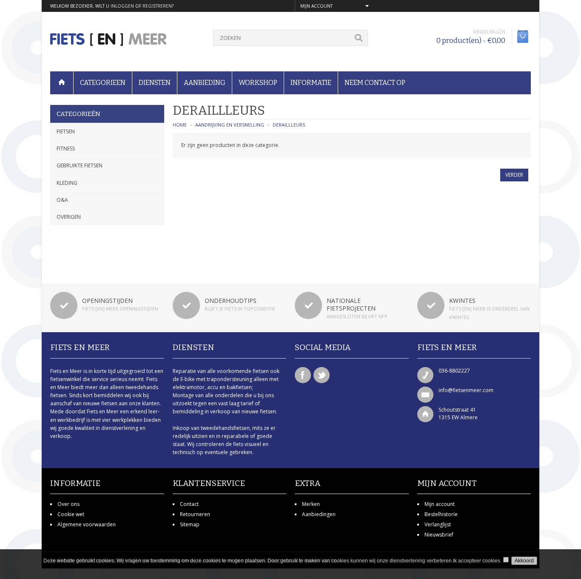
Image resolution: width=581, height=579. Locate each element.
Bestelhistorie (441, 514)
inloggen (122, 6)
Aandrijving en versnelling (229, 124)
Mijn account (439, 504)
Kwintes (462, 301)
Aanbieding (204, 83)
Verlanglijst (437, 524)
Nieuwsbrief (438, 534)
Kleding (67, 182)
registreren (157, 6)
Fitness (66, 148)
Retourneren (195, 514)
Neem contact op (375, 83)
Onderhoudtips (230, 301)
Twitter (321, 375)
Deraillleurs (289, 124)
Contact (189, 504)
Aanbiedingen (319, 514)
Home (180, 124)
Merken (311, 504)
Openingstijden (107, 301)
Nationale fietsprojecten (351, 304)
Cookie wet (70, 514)
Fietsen (66, 131)
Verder (514, 174)
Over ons (68, 504)
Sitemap (189, 524)
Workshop (258, 83)
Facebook (303, 375)
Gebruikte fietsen (80, 165)
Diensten (155, 83)
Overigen (69, 216)
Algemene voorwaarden (86, 524)
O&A (62, 199)
